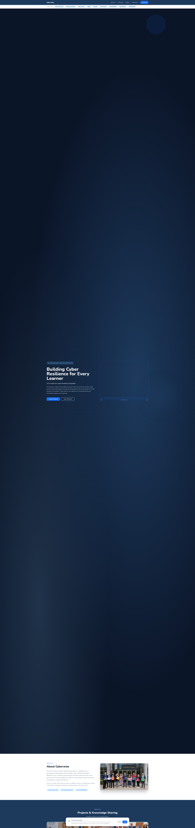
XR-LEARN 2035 (113, 6)
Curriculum (120, 2)
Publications (135, 2)
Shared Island (81, 6)
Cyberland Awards (59, 6)
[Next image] (147, 400)
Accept (124, 822)
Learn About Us (68, 399)
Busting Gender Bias (70, 6)
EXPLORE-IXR (132, 6)
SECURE (95, 6)
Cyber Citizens (103, 6)
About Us (113, 2)
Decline (119, 822)
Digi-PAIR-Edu (123, 6)
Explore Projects (53, 399)
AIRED (89, 6)
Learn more (106, 823)
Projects (127, 2)
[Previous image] (101, 400)
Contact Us (144, 2)
